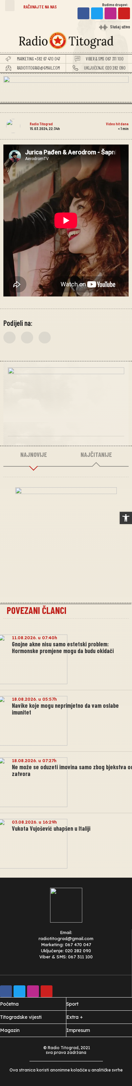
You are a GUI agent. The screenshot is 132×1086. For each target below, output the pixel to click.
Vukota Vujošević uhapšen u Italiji (51, 828)
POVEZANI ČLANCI (36, 610)
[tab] (33, 455)
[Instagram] (110, 13)
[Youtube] (124, 13)
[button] (10, 5)
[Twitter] (97, 13)
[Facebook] (83, 13)
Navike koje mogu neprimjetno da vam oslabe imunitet (65, 709)
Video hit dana (117, 123)
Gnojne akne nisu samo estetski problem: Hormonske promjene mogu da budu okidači (63, 647)
